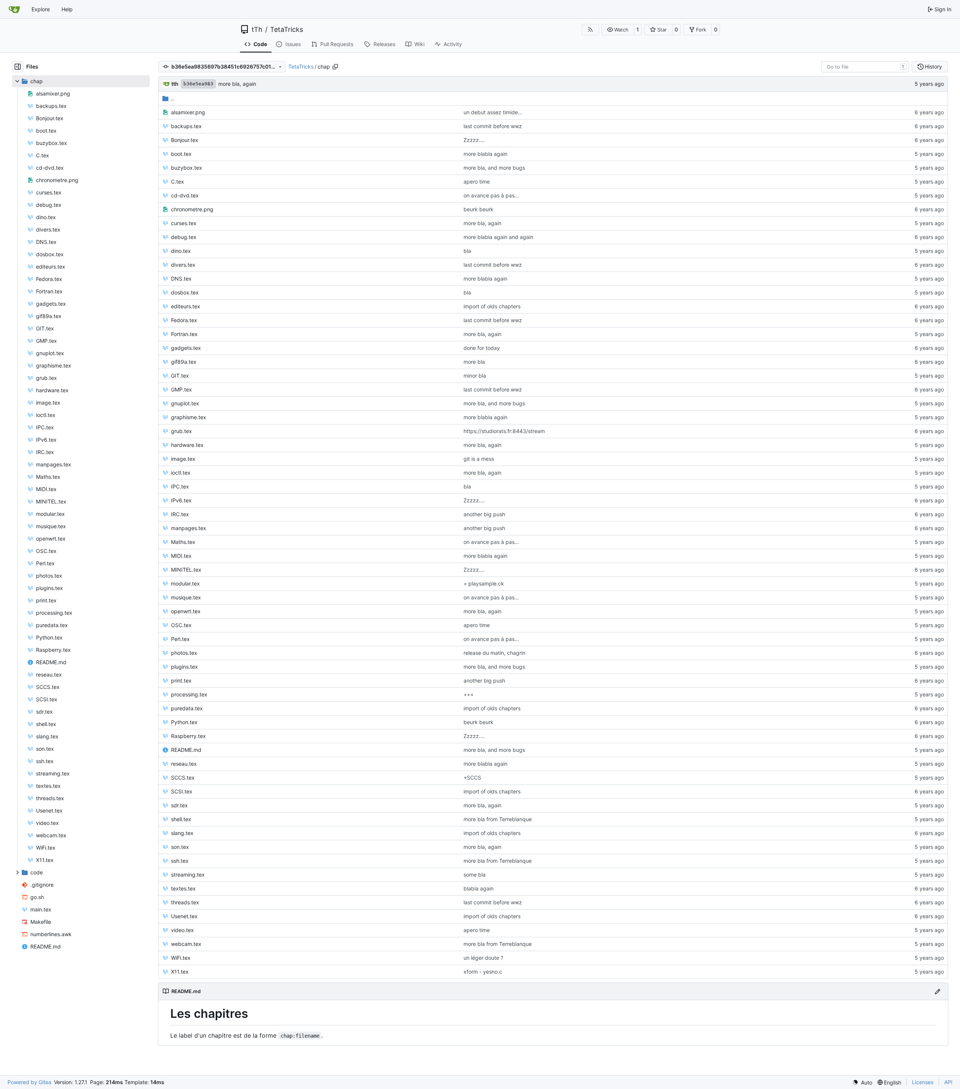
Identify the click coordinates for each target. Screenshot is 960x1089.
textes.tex (183, 888)
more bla (474, 362)
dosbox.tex (185, 292)
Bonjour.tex (184, 140)
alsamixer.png (188, 112)
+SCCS (472, 777)
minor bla (475, 375)
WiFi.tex (180, 958)
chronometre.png (192, 209)
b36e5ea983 (198, 84)
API (948, 1082)
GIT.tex (180, 375)
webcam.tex (186, 944)
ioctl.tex (180, 472)
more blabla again (485, 154)
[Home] (14, 9)
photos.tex (184, 653)
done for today (482, 348)
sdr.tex (179, 805)
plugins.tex (184, 666)
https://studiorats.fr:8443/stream (504, 431)
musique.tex (186, 597)
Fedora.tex (184, 320)
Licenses (922, 1082)
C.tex (177, 181)
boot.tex (181, 154)
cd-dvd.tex (185, 195)
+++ (469, 694)
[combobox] (865, 66)
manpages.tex (188, 528)
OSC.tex (181, 625)
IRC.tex (180, 514)
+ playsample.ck (484, 583)
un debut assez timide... (493, 112)
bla (467, 251)
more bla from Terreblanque (498, 819)
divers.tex (183, 264)
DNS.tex (181, 278)
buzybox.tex (186, 167)
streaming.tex (188, 874)
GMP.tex (181, 389)
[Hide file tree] (17, 66)
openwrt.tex (186, 611)
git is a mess (479, 459)
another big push (484, 514)
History (933, 66)
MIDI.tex (181, 556)
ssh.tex (180, 860)
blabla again (479, 888)
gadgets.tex (186, 348)
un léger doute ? (483, 958)
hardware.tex (187, 445)
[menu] (862, 1082)
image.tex (183, 459)
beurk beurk (479, 209)
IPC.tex (180, 486)
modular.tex (185, 583)
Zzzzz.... (474, 140)
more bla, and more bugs (494, 167)
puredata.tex (187, 708)
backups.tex (186, 126)
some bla (475, 874)
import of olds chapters (492, 306)
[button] (618, 29)
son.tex (180, 847)
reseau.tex (184, 763)
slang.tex (182, 833)
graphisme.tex (188, 417)
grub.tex (181, 431)
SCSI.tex (181, 791)
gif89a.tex (183, 362)
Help (67, 9)
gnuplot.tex (185, 403)
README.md (186, 750)
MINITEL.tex (186, 569)
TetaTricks (286, 29)
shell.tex (181, 819)
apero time (477, 181)
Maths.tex (183, 542)
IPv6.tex (181, 500)
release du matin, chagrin (494, 653)
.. (172, 98)
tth (174, 84)
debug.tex (183, 237)
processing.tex (189, 694)
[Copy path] (335, 66)
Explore (41, 9)
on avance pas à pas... (491, 195)
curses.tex (183, 223)
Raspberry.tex (188, 736)
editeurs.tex (185, 306)
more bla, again (237, 84)
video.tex (182, 930)
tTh (257, 29)
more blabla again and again (498, 237)
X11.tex (180, 971)
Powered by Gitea (29, 1082)
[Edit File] (938, 991)
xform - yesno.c (483, 971)
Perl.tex (180, 639)
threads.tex (185, 902)
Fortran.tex (184, 334)
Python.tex (184, 722)
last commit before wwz (493, 126)
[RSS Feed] (590, 29)
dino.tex (181, 251)
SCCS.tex (183, 777)
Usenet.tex (184, 916)
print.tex (181, 680)
